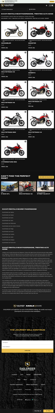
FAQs (18, 379)
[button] (14, 35)
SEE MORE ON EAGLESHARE (46, 177)
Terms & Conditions (17, 389)
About (25, 379)
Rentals (28, 374)
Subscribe (27, 350)
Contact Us (33, 379)
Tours (21, 374)
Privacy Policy (28, 389)
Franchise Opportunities (16, 384)
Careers (43, 384)
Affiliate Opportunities (32, 384)
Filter (49, 410)
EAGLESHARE (38, 374)
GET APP (52, 1)
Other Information (38, 389)
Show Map (37, 410)
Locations (14, 374)
